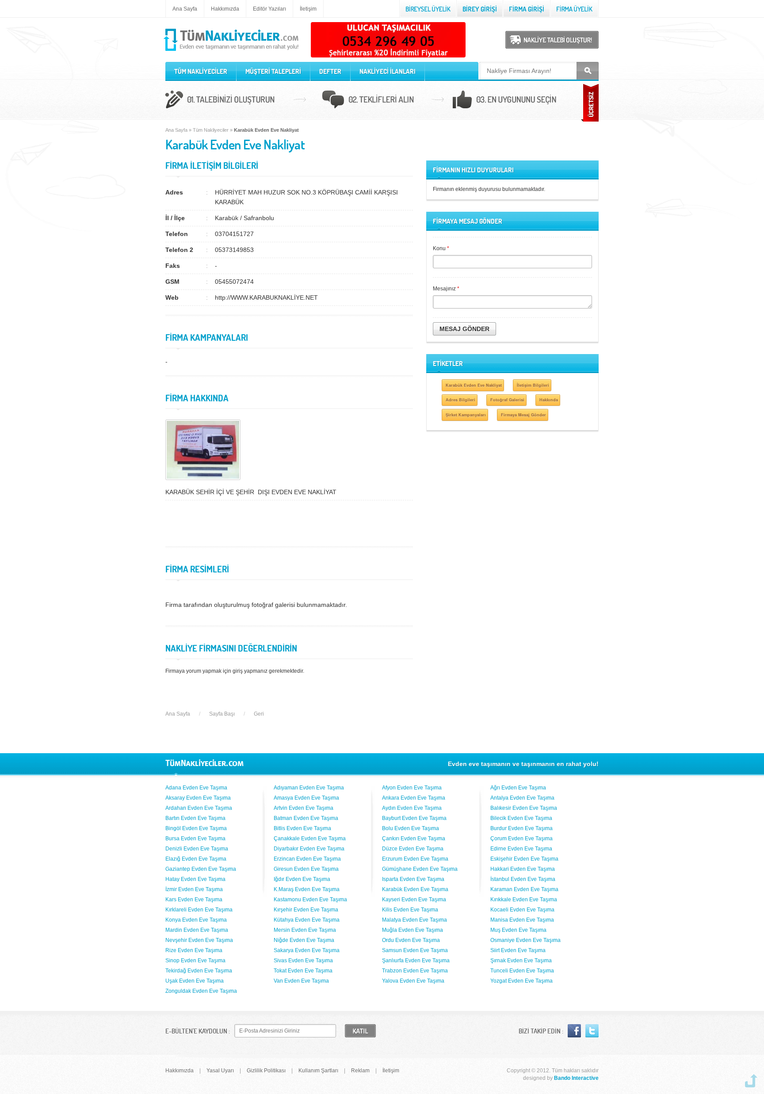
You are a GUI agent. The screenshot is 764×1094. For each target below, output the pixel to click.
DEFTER (330, 71)
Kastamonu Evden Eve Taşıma (310, 899)
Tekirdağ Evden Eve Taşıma (198, 971)
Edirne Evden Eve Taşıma (521, 849)
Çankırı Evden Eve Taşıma (413, 838)
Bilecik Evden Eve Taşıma (521, 818)
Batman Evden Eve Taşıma (306, 818)
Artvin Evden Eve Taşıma (303, 808)
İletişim (308, 9)
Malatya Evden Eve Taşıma (414, 920)
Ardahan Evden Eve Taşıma (198, 808)
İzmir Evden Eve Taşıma (194, 889)
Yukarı (751, 1080)
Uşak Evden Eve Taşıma (194, 981)
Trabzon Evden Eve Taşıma (415, 971)
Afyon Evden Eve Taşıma (412, 788)
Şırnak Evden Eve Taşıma (521, 960)
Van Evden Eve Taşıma (301, 981)
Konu (441, 248)
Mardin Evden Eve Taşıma (196, 930)
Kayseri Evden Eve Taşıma (414, 899)
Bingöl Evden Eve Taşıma (196, 828)
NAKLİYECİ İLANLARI (387, 71)
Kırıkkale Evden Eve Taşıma (523, 899)
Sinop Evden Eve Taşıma (195, 960)
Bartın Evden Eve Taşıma (195, 818)
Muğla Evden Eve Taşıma (412, 930)
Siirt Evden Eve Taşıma (518, 950)
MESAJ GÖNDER (464, 328)
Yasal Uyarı (220, 1070)
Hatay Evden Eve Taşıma (195, 879)
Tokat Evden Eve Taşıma (303, 971)
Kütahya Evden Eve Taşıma (307, 920)
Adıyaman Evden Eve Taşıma (309, 788)
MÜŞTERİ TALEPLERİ (273, 71)
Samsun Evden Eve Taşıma (415, 950)
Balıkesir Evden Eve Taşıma (523, 808)
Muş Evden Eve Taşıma (518, 930)
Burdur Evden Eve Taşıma (521, 828)
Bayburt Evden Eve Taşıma (414, 818)
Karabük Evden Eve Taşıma (415, 889)
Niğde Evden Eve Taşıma (304, 940)
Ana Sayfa (184, 9)
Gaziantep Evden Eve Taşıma (200, 869)
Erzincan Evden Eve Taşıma (307, 859)
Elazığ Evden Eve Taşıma (195, 859)
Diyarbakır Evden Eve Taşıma (309, 849)
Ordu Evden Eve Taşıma (411, 940)
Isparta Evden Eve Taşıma (413, 879)
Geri (259, 714)
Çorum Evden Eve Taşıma (521, 838)
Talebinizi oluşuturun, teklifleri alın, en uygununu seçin (382, 101)
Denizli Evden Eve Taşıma (196, 849)
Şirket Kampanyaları (466, 415)
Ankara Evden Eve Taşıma (413, 798)
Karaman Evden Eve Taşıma (524, 889)
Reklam (360, 1070)
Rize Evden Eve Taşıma (193, 950)
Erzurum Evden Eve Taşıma (415, 859)
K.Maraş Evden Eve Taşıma (307, 889)
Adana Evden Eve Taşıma (196, 788)
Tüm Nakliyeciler (211, 130)
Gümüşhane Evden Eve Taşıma (420, 869)
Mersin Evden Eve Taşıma (305, 930)
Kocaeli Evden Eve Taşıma (522, 910)
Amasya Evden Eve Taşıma (306, 798)
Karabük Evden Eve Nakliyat (474, 385)
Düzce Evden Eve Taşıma (412, 849)
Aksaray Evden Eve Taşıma (198, 798)
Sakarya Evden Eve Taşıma (307, 950)
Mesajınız (446, 289)
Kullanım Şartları (318, 1070)
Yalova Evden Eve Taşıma (413, 981)
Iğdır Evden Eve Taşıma (302, 879)
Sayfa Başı (222, 714)
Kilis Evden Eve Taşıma (410, 910)
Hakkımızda (225, 9)
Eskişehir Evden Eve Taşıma (524, 859)
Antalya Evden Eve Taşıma (522, 798)
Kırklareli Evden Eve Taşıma (199, 910)
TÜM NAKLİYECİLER (200, 71)
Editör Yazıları (269, 9)
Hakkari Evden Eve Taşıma (522, 869)
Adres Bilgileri (460, 400)
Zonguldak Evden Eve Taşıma (201, 991)
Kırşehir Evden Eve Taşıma (306, 910)
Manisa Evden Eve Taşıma (522, 920)
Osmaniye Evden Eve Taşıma (525, 940)
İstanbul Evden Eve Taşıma (522, 879)
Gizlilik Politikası (266, 1070)
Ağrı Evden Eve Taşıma (518, 788)
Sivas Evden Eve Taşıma (303, 960)
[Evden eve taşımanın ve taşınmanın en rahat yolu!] (231, 51)
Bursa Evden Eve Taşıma (195, 838)
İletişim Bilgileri (533, 385)
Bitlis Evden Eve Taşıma (302, 828)
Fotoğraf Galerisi (507, 400)
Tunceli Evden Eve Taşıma (522, 971)
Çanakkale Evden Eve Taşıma (310, 838)
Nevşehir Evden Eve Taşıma (199, 940)
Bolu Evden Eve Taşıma (410, 828)
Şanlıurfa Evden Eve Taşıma (416, 960)
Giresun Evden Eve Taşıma (306, 869)
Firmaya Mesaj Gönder (523, 415)
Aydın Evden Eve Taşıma (412, 808)
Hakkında (548, 400)
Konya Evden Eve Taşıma (196, 920)
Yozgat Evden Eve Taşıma (521, 981)
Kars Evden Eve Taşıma (193, 899)
